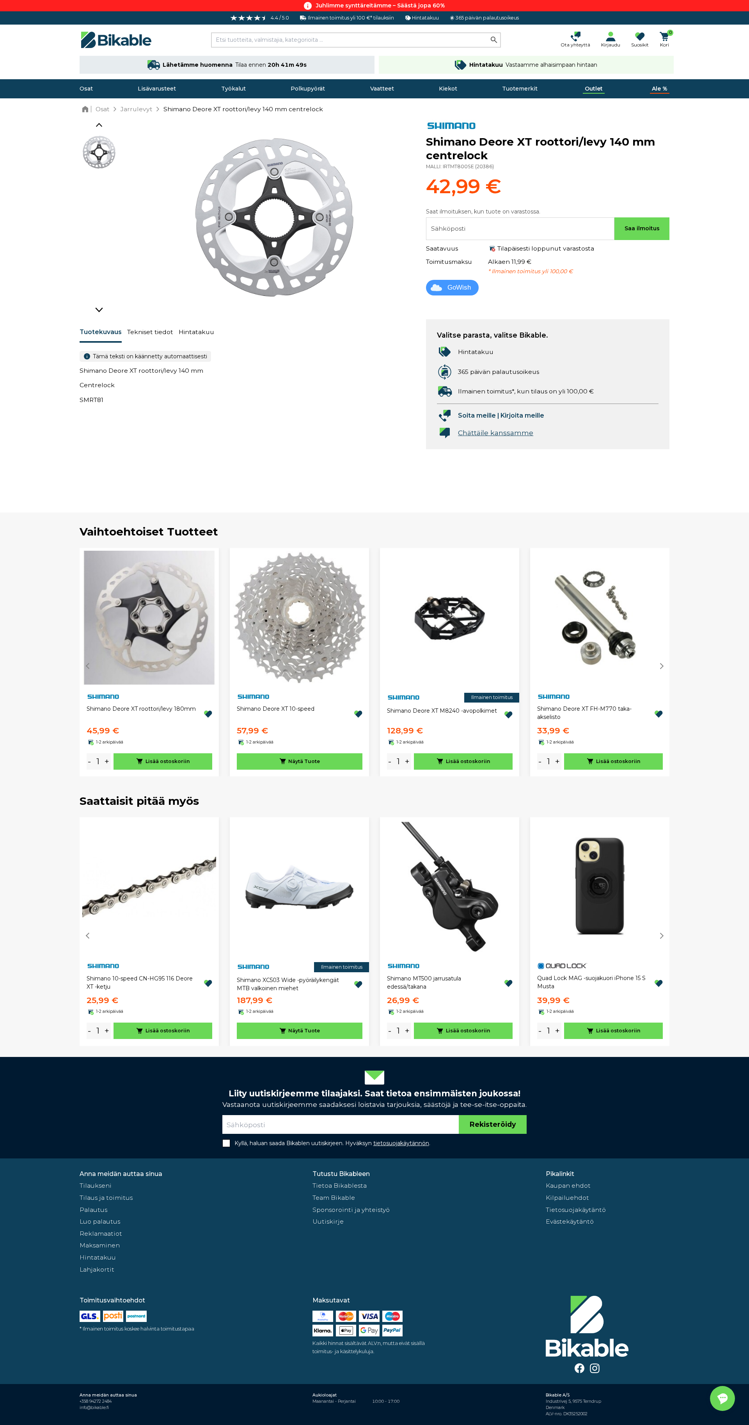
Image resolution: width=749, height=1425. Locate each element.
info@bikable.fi (94, 1407)
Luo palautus (100, 1221)
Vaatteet (382, 88)
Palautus (93, 1209)
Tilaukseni (96, 1185)
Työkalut (233, 88)
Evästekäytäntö (570, 1221)
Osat (86, 88)
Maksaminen (100, 1245)
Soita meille (477, 415)
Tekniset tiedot (150, 332)
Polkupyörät (308, 88)
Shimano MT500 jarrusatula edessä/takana (424, 982)
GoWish (459, 287)
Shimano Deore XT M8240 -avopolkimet (442, 710)
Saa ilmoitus (642, 228)
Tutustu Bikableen (341, 1174)
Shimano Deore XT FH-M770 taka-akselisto (584, 713)
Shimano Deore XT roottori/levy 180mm (141, 708)
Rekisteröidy (493, 1124)
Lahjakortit (97, 1269)
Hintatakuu (196, 332)
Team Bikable (333, 1197)
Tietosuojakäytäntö (576, 1209)
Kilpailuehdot (567, 1197)
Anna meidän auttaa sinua (121, 1174)
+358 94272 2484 (96, 1401)
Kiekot (448, 88)
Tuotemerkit (520, 88)
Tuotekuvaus (101, 332)
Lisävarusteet (157, 88)
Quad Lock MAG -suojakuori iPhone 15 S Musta (591, 982)
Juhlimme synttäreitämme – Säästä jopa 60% (380, 5)
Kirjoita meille (522, 415)
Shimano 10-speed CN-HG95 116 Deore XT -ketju (140, 982)
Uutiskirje (328, 1221)
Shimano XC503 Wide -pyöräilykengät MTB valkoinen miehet (288, 984)
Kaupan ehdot (568, 1185)
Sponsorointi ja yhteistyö (351, 1209)
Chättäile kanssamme (495, 433)
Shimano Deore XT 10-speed (275, 708)
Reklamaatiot (101, 1233)
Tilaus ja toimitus (106, 1197)
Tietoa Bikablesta (339, 1185)
